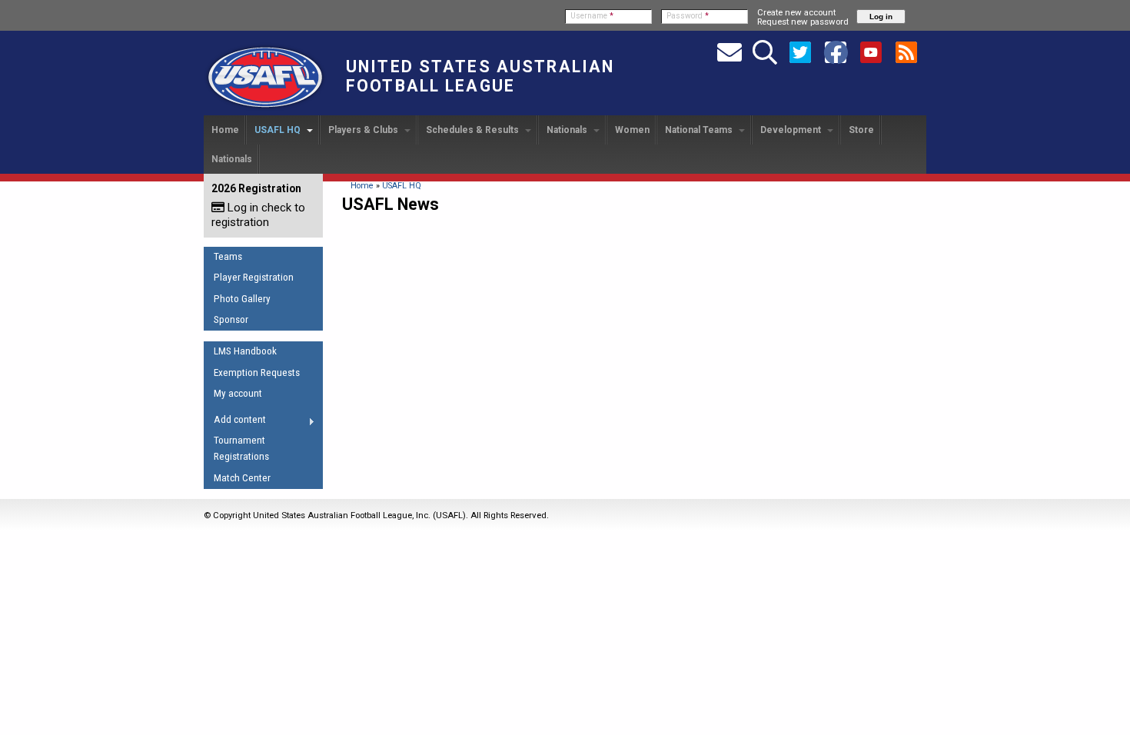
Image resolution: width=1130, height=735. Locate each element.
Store (861, 130)
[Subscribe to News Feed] (906, 51)
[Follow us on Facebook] (835, 51)
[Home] (265, 108)
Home (225, 130)
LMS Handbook (245, 351)
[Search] (764, 51)
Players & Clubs (364, 130)
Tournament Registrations (241, 448)
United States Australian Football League (480, 76)
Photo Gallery (242, 298)
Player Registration (254, 277)
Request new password (803, 21)
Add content (235, 422)
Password (687, 16)
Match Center (242, 478)
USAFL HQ (278, 130)
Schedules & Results (473, 130)
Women (632, 130)
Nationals (568, 130)
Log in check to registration (258, 215)
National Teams (700, 130)
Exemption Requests (257, 372)
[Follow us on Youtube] (871, 51)
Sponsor (231, 319)
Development (791, 130)
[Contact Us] (729, 51)
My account (238, 393)
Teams (228, 256)
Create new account (796, 12)
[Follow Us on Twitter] (800, 51)
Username (591, 16)
